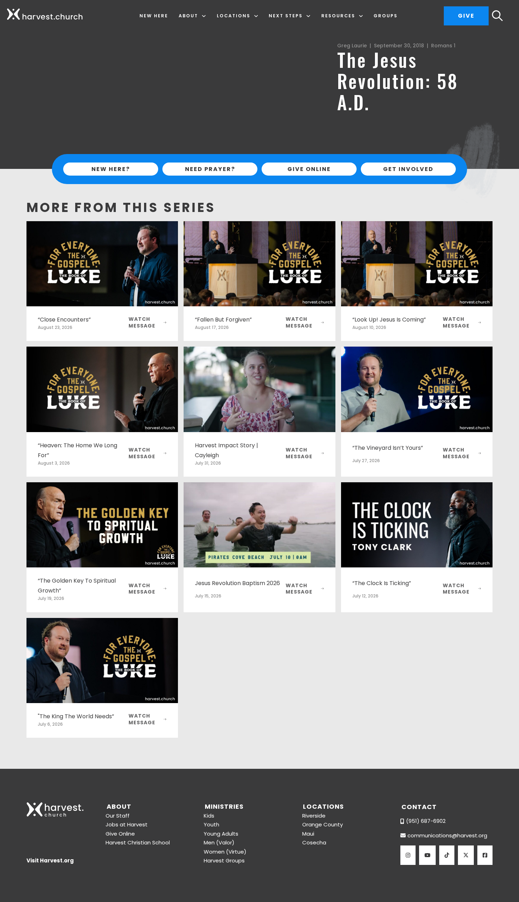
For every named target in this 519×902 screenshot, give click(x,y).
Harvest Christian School (138, 842)
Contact (419, 806)
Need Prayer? (210, 169)
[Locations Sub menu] (256, 16)
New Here (153, 16)
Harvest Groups (224, 860)
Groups (386, 16)
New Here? (110, 169)
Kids (209, 815)
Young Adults (221, 833)
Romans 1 (443, 45)
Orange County (322, 824)
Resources (338, 16)
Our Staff (118, 815)
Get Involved (408, 169)
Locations (233, 16)
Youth (211, 824)
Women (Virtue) (225, 851)
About (188, 16)
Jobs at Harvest (127, 824)
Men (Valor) (219, 842)
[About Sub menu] (204, 16)
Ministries (224, 806)
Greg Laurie (352, 45)
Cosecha (314, 842)
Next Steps (286, 16)
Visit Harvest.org (50, 860)
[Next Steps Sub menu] (308, 16)
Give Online (309, 169)
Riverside (314, 815)
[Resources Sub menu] (361, 16)
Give (466, 16)
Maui (308, 833)
